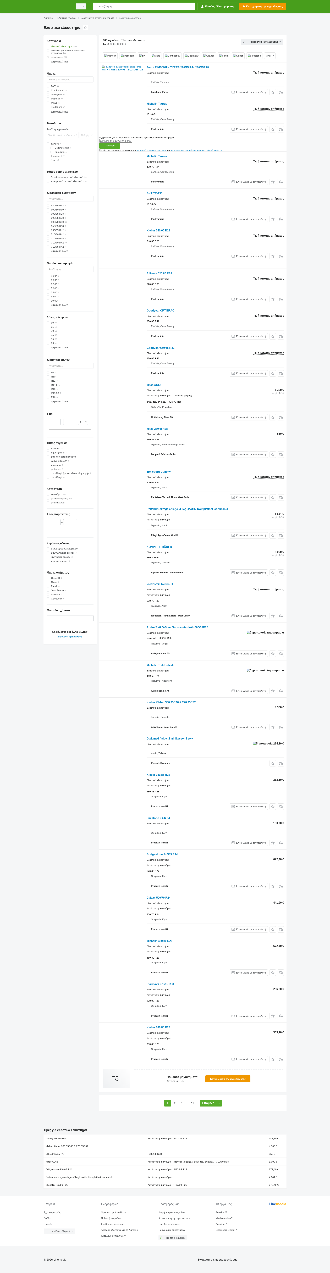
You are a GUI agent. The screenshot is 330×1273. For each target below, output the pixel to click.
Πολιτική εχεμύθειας (111, 1218)
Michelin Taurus (157, 103)
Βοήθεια (48, 1218)
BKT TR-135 (154, 193)
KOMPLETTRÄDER (159, 547)
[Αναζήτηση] (96, 6)
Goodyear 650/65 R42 (160, 347)
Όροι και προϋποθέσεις (113, 1212)
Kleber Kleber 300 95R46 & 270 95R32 (171, 702)
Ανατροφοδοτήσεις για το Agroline (119, 1229)
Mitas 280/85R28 (157, 428)
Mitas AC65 (154, 384)
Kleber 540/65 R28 (158, 230)
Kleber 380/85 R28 (158, 774)
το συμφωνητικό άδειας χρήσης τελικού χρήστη (196, 150)
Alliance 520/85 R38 (159, 273)
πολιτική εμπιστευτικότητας (152, 150)
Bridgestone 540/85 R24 (162, 854)
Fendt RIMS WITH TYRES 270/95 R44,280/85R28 (178, 67)
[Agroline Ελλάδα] (57, 6)
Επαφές (48, 1224)
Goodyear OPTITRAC (160, 310)
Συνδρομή (109, 145)
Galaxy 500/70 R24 (158, 897)
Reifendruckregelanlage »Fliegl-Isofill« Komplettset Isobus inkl (187, 509)
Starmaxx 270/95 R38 (160, 984)
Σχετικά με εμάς (52, 1212)
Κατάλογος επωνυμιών (113, 1235)
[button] (273, 92)
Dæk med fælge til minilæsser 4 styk (170, 738)
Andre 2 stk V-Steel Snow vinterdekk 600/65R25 (177, 627)
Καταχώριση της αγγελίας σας (228, 1078)
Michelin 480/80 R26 (159, 941)
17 (192, 1103)
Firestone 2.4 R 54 (158, 818)
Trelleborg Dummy (159, 471)
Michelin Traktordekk (160, 665)
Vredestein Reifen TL (160, 584)
